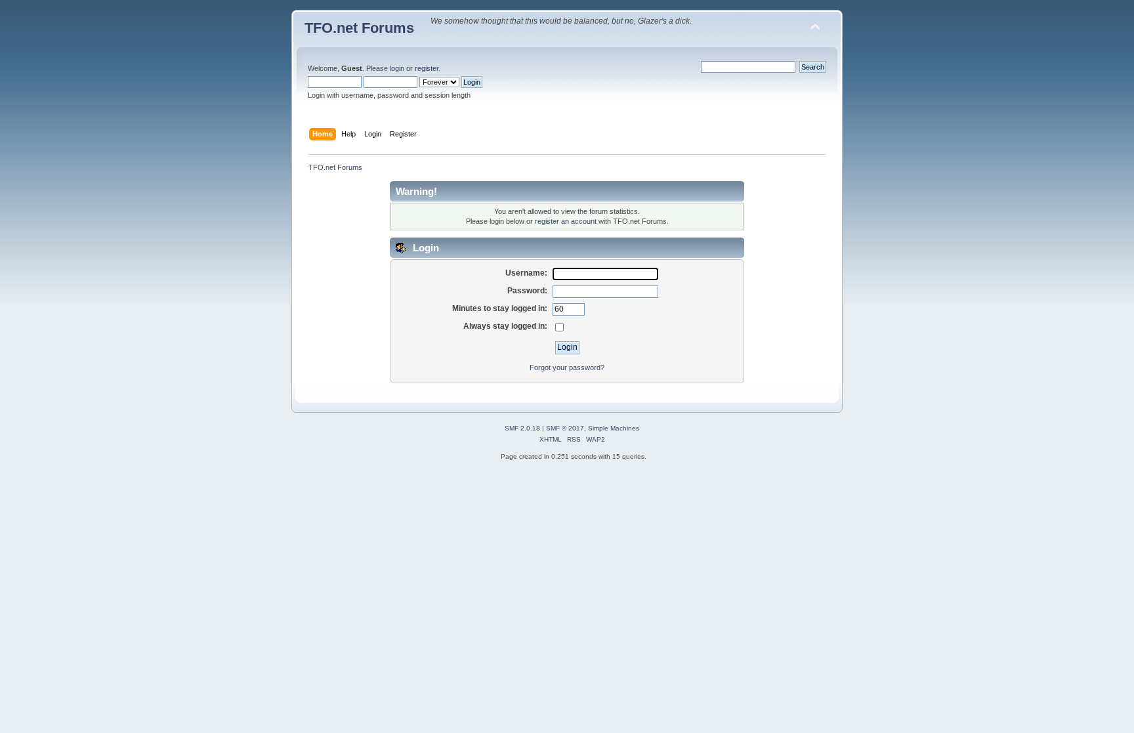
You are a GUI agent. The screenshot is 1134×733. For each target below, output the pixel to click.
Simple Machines (613, 428)
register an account (566, 221)
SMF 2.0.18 (522, 428)
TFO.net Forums (359, 28)
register (426, 68)
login (397, 68)
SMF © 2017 (565, 428)
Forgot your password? (567, 367)
